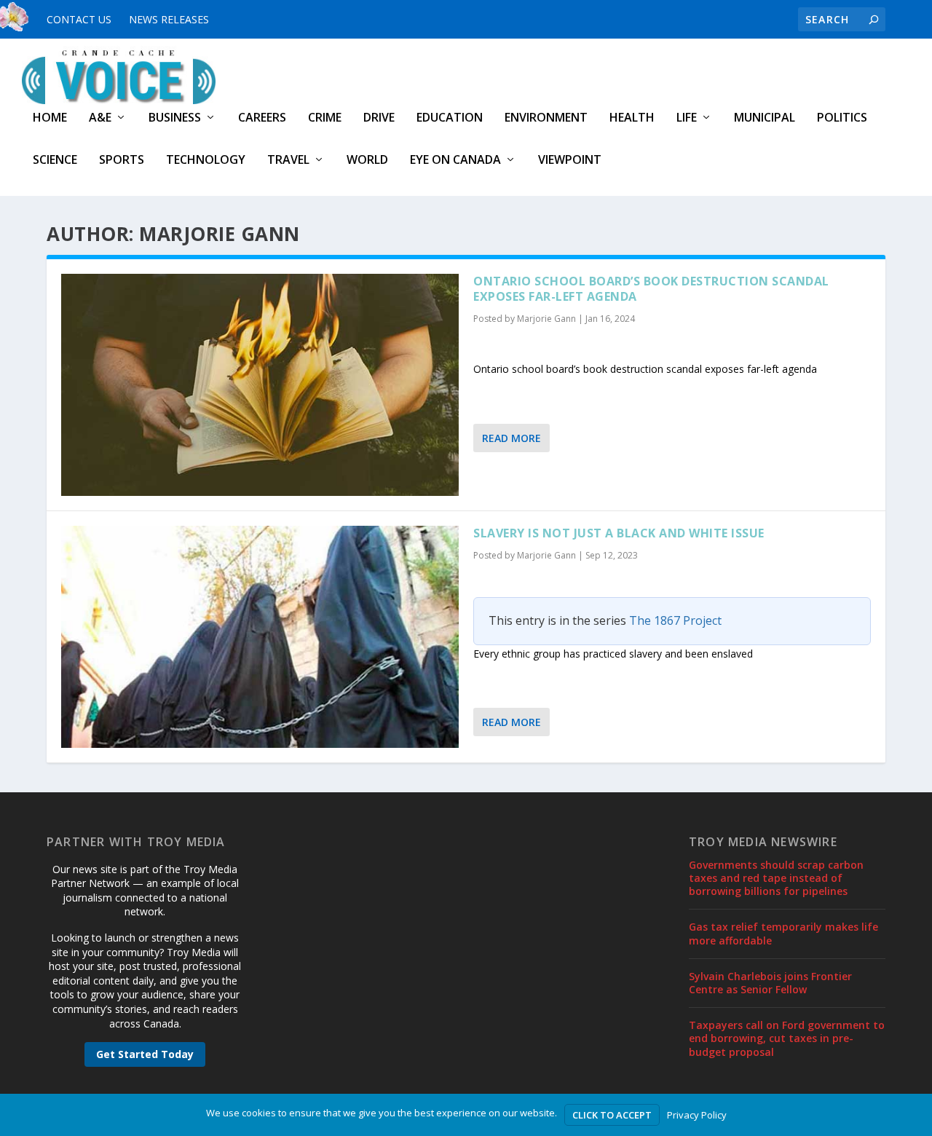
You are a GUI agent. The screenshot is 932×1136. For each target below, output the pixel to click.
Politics (842, 118)
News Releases (169, 19)
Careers (262, 118)
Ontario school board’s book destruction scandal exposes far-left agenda (651, 288)
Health (632, 118)
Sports (121, 160)
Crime (324, 118)
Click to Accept (612, 1114)
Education (449, 118)
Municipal (764, 118)
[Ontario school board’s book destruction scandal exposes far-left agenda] (260, 385)
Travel (288, 160)
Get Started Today (145, 1054)
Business (175, 118)
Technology (205, 160)
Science (55, 160)
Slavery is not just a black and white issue (619, 533)
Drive (379, 118)
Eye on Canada (455, 160)
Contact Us (79, 19)
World (367, 160)
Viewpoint (569, 160)
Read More (511, 438)
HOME (50, 118)
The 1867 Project (675, 620)
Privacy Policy (697, 1114)
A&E (100, 118)
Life (686, 118)
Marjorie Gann (546, 318)
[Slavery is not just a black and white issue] (260, 637)
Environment (546, 118)
